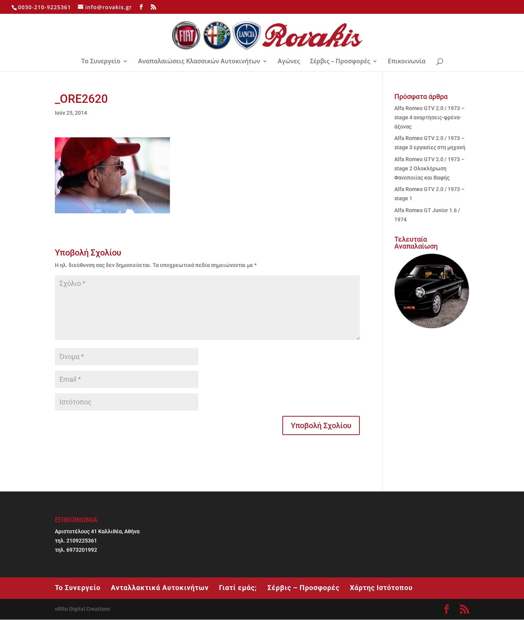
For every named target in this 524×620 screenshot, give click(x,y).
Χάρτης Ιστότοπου (381, 588)
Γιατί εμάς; (238, 588)
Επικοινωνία (406, 61)
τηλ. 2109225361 (76, 541)
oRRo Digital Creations (82, 609)
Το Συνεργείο (100, 61)
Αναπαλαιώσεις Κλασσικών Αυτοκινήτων (199, 61)
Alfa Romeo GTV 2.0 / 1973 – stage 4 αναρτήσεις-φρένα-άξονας (429, 117)
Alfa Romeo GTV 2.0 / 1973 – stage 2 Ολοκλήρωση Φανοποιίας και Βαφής (429, 168)
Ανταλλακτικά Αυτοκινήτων (160, 588)
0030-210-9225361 (44, 7)
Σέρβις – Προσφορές (340, 61)
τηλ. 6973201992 (76, 550)
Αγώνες (289, 61)
